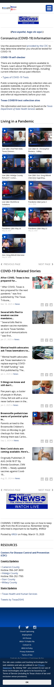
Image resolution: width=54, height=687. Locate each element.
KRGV (14, 534)
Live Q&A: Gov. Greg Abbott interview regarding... (39, 176)
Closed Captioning (27, 631)
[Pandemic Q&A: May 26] (14, 216)
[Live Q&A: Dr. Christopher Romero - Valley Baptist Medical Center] (40, 137)
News (17, 304)
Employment (27, 635)
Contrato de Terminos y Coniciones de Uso (27, 658)
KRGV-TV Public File (27, 641)
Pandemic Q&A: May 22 (37, 228)
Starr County (8, 579)
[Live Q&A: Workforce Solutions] (14, 190)
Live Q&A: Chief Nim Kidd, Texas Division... (12, 150)
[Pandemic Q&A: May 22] (40, 216)
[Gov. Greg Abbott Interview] (14, 243)
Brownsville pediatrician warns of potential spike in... (14, 416)
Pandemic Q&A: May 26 (11, 228)
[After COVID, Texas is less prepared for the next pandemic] (42, 282)
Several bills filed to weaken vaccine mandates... (12, 315)
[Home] (18, 8)
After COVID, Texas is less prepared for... (15, 279)
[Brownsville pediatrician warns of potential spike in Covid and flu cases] (42, 418)
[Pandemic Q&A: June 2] (40, 190)
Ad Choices (27, 638)
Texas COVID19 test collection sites (20, 100)
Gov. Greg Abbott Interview (13, 255)
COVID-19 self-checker (13, 57)
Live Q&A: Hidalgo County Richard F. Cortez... (12, 176)
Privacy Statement (27, 651)
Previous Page (12, 264)
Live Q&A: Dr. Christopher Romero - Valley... (38, 150)
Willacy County (9, 582)
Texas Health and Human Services (19, 593)
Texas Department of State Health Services (26, 108)
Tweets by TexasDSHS (12, 599)
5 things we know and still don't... (13, 384)
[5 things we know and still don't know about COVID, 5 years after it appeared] (42, 387)
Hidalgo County (10, 573)
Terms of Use (27, 655)
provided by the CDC (38, 45)
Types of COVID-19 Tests (15, 77)
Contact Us (27, 645)
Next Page (44, 264)
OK (27, 682)
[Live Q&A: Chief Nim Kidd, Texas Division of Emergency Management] (14, 137)
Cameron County (11, 567)
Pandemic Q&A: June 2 (37, 202)
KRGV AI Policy (27, 648)
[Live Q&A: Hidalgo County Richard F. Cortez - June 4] (14, 163)
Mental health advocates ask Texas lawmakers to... (15, 349)
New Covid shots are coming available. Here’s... (15, 450)
